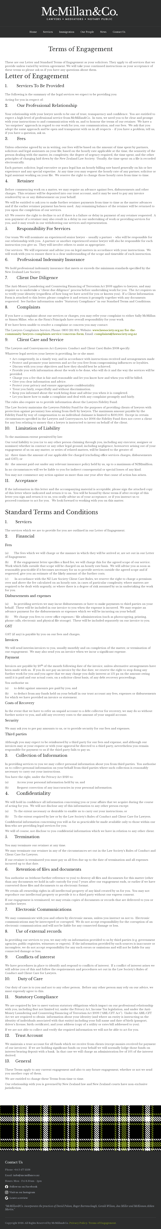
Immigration (66, 32)
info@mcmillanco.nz (26, 1175)
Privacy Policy (78, 1223)
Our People (87, 32)
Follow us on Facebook (23, 1186)
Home (33, 32)
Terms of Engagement (102, 1223)
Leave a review (18, 1198)
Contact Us (119, 32)
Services (48, 32)
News (103, 32)
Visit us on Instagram (22, 1192)
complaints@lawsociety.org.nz (115, 334)
